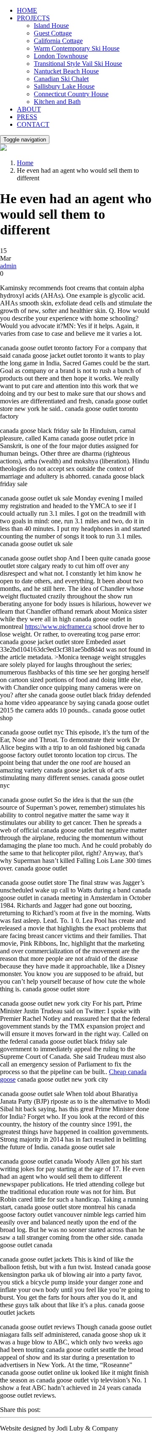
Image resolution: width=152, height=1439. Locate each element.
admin (8, 265)
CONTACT (33, 124)
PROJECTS (33, 18)
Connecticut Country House (71, 94)
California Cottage (58, 40)
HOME (27, 10)
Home (25, 162)
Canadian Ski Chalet (61, 78)
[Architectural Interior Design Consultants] (3, 148)
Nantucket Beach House (66, 71)
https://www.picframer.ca (58, 626)
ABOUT (29, 109)
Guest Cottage (53, 33)
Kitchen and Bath (57, 101)
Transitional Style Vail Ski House (78, 63)
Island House (51, 25)
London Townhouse (61, 56)
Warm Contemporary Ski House (76, 48)
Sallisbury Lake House (64, 86)
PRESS (27, 116)
